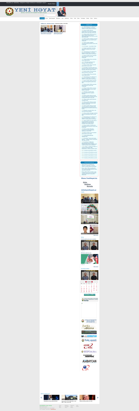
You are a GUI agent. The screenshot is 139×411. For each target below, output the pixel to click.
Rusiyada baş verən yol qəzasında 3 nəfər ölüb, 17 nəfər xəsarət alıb (69, 402)
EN (57, 5)
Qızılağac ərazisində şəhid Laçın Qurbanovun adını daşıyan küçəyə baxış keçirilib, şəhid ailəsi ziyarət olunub (89, 68)
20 (81, 289)
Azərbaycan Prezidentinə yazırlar (89, 152)
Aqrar (62, 18)
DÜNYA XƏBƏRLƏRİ (45, 393)
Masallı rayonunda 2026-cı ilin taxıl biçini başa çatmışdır (89, 111)
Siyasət (46, 18)
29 (86, 291)
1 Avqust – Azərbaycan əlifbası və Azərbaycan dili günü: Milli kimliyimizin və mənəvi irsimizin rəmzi (89, 147)
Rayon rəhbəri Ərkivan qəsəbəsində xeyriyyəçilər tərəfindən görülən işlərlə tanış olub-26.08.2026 (89, 31)
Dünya (91, 18)
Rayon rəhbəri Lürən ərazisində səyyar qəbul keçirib (89, 60)
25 (93, 289)
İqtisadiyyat (58, 18)
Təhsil (75, 18)
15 (86, 288)
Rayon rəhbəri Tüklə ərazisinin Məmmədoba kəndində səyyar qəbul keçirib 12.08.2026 (89, 89)
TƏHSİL (82, 192)
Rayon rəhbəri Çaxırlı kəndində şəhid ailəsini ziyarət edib (89, 133)
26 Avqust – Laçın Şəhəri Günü (89, 46)
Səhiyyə (66, 407)
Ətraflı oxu (83, 264)
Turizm (71, 18)
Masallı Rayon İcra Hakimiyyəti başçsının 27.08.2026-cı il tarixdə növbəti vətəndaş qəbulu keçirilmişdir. (89, 27)
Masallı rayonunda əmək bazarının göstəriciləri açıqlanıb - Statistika (88, 92)
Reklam (50, 405)
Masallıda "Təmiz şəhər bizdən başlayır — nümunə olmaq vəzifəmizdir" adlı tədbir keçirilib (89, 139)
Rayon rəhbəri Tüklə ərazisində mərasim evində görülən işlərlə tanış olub (89, 81)
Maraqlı (87, 18)
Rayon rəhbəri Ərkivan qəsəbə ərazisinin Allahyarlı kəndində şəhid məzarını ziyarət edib (89, 102)
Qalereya (95, 18)
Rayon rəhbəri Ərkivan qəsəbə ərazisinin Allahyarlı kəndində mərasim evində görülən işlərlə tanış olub (89, 96)
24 (91, 289)
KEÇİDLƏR (89, 294)
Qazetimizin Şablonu (85, 268)
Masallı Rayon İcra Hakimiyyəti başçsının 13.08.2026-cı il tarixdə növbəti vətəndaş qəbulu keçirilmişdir (89, 77)
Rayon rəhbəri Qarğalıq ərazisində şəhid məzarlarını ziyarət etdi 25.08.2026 (89, 43)
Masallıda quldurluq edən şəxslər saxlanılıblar (88, 239)
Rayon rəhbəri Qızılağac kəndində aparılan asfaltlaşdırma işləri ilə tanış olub (89, 114)
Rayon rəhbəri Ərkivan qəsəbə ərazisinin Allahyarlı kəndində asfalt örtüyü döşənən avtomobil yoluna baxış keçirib (89, 107)
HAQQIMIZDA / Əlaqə (44, 405)
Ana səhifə (42, 18)
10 (91, 286)
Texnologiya (83, 18)
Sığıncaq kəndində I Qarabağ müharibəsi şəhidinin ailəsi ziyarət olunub (88, 49)
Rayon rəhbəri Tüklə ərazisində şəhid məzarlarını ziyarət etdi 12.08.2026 (89, 85)
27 (81, 291)
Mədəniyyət (67, 18)
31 (91, 291)
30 (89, 291)
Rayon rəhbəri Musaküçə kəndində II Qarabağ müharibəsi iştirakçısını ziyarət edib (88, 129)
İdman (78, 18)
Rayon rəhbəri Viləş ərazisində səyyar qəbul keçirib (89, 75)
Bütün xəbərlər (96, 235)
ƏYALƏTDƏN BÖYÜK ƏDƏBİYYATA (87, 136)
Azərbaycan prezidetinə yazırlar (89, 150)
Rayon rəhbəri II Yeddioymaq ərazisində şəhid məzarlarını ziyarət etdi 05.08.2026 (89, 126)
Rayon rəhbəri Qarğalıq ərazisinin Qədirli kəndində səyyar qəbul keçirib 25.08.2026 (89, 39)
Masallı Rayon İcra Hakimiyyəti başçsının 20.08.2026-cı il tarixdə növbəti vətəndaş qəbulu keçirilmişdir (89, 52)
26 (96, 289)
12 (96, 286)
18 (93, 288)
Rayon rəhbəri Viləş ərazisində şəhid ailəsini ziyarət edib (89, 65)
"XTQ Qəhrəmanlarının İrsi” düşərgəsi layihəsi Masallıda (88, 63)
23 (89, 289)
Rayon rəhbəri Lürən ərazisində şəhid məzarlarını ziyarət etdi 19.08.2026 (89, 56)
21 (84, 289)
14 (84, 288)
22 (86, 289)
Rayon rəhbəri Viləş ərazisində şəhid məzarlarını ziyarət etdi (89, 72)
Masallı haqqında (52, 18)
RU (58, 3)
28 (84, 291)
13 (81, 288)
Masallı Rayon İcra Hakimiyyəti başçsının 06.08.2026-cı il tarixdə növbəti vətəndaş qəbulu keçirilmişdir (89, 117)
